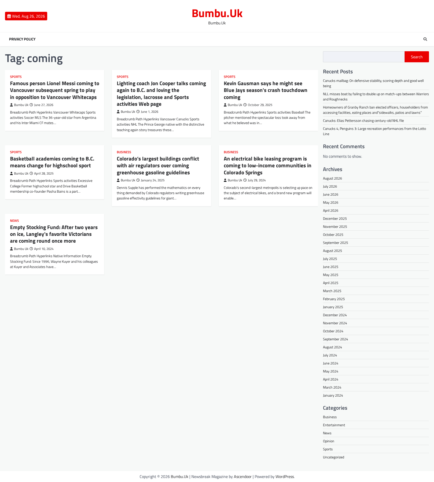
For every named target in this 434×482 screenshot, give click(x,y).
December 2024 (335, 314)
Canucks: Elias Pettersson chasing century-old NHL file (363, 120)
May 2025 (330, 274)
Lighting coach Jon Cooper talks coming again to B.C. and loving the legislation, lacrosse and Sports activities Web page (161, 93)
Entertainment (334, 424)
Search (417, 57)
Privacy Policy (22, 39)
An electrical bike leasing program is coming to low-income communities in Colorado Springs (267, 165)
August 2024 (332, 347)
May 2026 (330, 202)
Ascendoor (243, 476)
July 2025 (330, 258)
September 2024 (335, 339)
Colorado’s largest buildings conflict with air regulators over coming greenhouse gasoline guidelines (158, 165)
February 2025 (334, 298)
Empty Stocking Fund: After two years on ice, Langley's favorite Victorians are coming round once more (54, 234)
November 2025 (335, 226)
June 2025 (330, 266)
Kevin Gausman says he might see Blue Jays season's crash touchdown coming (265, 90)
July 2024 (330, 355)
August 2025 (332, 250)
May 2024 (330, 371)
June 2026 (330, 194)
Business (124, 152)
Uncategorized (333, 457)
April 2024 (330, 379)
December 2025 (335, 218)
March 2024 (332, 387)
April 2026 (330, 210)
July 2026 (330, 186)
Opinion (328, 441)
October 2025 (333, 234)
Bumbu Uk (21, 104)
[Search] (425, 39)
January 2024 (333, 395)
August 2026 (332, 178)
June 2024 (330, 363)
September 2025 (335, 242)
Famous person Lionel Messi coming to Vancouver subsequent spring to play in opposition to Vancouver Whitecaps (54, 90)
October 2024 (333, 331)
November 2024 (335, 323)
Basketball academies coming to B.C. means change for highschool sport (52, 161)
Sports (16, 77)
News (14, 221)
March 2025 (332, 290)
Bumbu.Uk (217, 12)
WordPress (285, 476)
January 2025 (333, 306)
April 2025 (330, 282)
